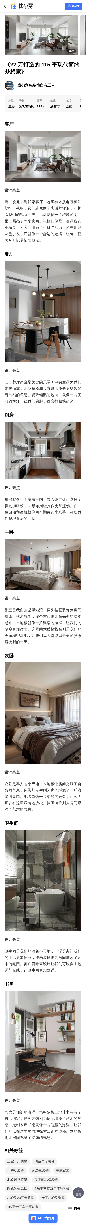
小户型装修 (15, 1170)
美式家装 (62, 1170)
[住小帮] (21, 6)
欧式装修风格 (17, 1188)
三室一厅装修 (17, 1161)
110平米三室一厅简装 (23, 1207)
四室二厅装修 (44, 1161)
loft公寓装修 (40, 1170)
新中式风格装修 (46, 1179)
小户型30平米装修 (20, 1198)
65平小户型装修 (53, 1198)
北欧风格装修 (17, 1179)
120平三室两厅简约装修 (52, 1188)
